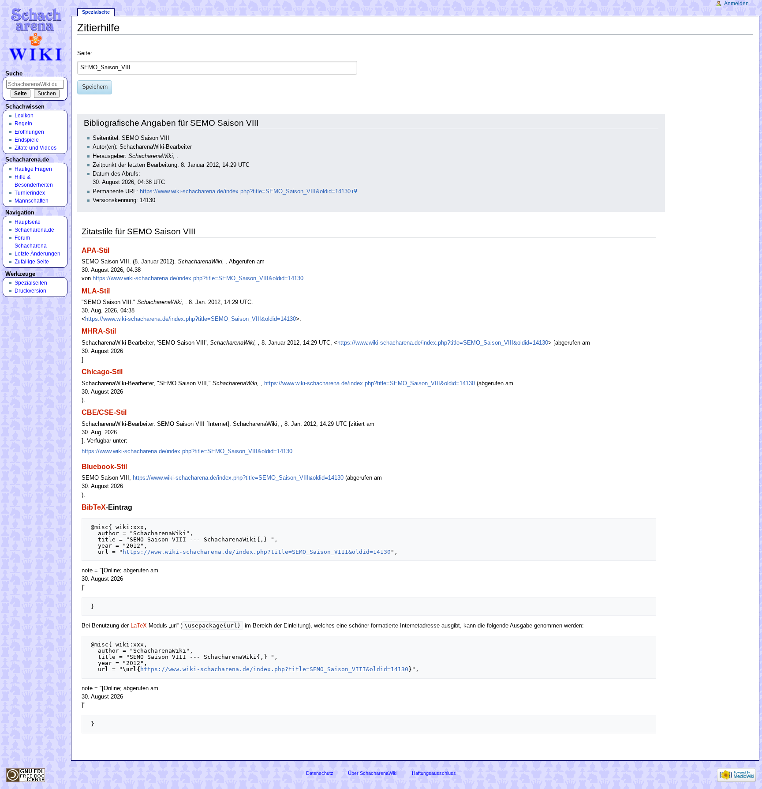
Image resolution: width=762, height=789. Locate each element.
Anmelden (736, 3)
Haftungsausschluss (434, 773)
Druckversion (30, 291)
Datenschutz (319, 773)
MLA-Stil (96, 291)
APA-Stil (95, 250)
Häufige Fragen (33, 169)
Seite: (84, 53)
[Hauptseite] (37, 34)
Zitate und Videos (35, 148)
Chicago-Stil (102, 372)
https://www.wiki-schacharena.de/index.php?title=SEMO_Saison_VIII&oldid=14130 (245, 191)
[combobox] (217, 68)
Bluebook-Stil (104, 466)
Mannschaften (32, 201)
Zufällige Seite (32, 262)
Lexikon (24, 116)
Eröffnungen (29, 132)
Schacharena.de (34, 230)
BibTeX (94, 507)
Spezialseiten (31, 283)
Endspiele (27, 140)
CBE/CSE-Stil (104, 412)
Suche (13, 74)
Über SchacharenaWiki (372, 773)
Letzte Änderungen (37, 254)
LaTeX (139, 626)
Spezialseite (96, 12)
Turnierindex (30, 193)
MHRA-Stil (99, 331)
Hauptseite (28, 222)
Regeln (23, 123)
